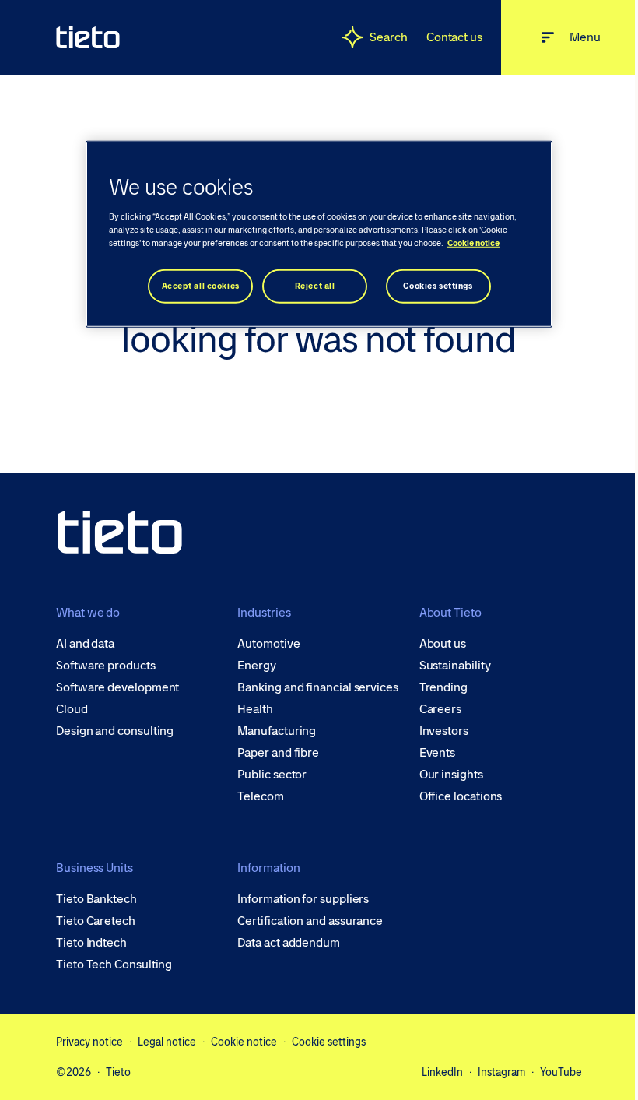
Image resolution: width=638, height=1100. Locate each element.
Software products (106, 666)
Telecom (260, 796)
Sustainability (455, 666)
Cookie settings (329, 1042)
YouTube (561, 1072)
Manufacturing (276, 731)
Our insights (451, 775)
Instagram (501, 1072)
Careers (440, 709)
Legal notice (167, 1042)
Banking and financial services (317, 687)
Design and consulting (115, 731)
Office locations (461, 796)
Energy (256, 666)
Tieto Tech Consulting (114, 965)
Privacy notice (89, 1042)
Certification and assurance (310, 921)
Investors (443, 731)
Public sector (272, 775)
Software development (117, 687)
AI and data (85, 644)
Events (437, 753)
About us (442, 644)
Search (389, 37)
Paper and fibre (278, 753)
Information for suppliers (303, 899)
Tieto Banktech (96, 899)
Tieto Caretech (95, 921)
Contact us (454, 37)
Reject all (315, 286)
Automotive (268, 644)
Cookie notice (244, 1042)
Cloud (72, 709)
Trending (443, 687)
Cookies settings (437, 286)
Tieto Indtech (91, 943)
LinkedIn (442, 1072)
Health (255, 709)
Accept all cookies (201, 286)
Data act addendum (288, 943)
